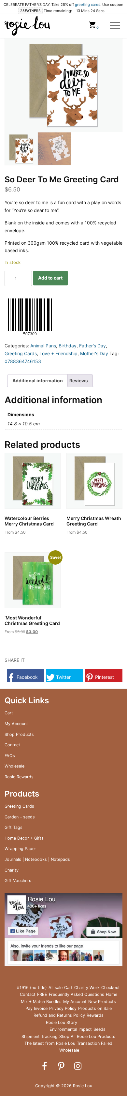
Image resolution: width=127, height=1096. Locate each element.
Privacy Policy (63, 1008)
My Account (16, 723)
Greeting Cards (21, 353)
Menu (115, 26)
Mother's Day (94, 353)
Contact (12, 744)
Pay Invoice (36, 1008)
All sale (56, 987)
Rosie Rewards (19, 776)
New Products (102, 1001)
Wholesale (14, 766)
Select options (25, 542)
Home (111, 994)
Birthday (68, 345)
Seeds (99, 1029)
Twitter (63, 677)
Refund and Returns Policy (59, 1015)
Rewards (95, 1015)
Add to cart (50, 278)
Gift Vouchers (18, 880)
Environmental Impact (70, 1029)
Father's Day (92, 345)
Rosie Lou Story (61, 1022)
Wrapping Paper (20, 848)
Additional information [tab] (37, 380)
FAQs (10, 755)
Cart (9, 712)
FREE (42, 994)
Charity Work (87, 987)
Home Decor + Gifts (24, 838)
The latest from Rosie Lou (49, 1043)
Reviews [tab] (78, 380)
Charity (12, 870)
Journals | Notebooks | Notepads (37, 859)
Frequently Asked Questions (76, 994)
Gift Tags (13, 827)
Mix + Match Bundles (41, 1001)
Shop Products (19, 734)
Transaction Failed (94, 1043)
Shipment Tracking (39, 1036)
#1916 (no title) (32, 987)
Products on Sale (95, 1008)
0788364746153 (23, 361)
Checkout (110, 987)
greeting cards (87, 4)
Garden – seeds (20, 816)
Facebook (26, 677)
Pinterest (104, 677)
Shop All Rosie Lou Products (87, 1036)
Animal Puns (43, 345)
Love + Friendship (58, 353)
